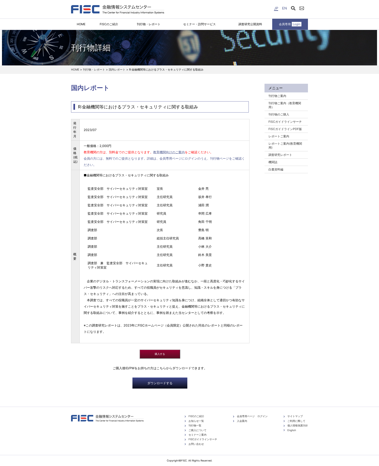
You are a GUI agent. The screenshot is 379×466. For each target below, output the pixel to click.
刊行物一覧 (195, 425)
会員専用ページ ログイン (252, 416)
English (291, 430)
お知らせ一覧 (196, 420)
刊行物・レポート (148, 24)
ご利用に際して (296, 420)
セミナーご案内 (197, 434)
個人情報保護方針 (297, 425)
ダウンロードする (160, 383)
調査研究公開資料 (250, 24)
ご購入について (197, 430)
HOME (81, 24)
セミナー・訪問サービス (199, 24)
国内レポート (117, 69)
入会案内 (242, 420)
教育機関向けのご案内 (169, 152)
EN (284, 8)
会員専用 (289, 24)
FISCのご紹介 (109, 24)
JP (276, 8)
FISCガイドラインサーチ (203, 439)
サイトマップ (295, 416)
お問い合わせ (196, 444)
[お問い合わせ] (301, 9)
